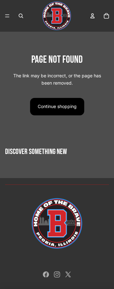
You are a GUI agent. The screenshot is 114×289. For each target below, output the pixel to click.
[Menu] (7, 16)
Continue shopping (57, 106)
